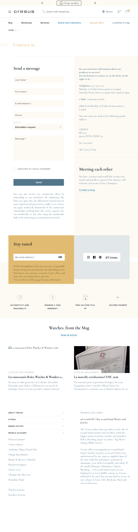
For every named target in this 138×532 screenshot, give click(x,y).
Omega (83, 442)
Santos (117, 466)
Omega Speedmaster (18, 454)
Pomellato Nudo (16, 479)
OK (60, 257)
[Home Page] (24, 12)
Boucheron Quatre (17, 464)
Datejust (96, 466)
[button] (38, 182)
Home (11, 30)
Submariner (107, 466)
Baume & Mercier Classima (21, 459)
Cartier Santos (15, 444)
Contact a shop (87, 190)
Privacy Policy (29, 279)
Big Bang (84, 469)
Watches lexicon (16, 489)
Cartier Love (14, 469)
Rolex (83, 439)
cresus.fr (47, 266)
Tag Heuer (119, 439)
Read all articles (69, 335)
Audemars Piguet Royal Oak (22, 449)
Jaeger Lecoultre (105, 439)
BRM (91, 442)
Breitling (91, 439)
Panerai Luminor (16, 439)
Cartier (98, 442)
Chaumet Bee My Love (19, 474)
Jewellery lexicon (16, 494)
